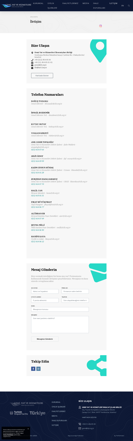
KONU (33, 306)
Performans (120, 436)
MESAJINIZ (34, 315)
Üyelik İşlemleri (58, 407)
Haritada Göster (42, 75)
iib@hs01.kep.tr (40, 68)
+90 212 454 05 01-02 (43, 62)
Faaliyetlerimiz (58, 411)
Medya (54, 416)
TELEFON (64, 297)
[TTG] (37, 413)
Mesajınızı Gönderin (45, 339)
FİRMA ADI (65, 288)
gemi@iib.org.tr (40, 65)
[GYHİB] (16, 6)
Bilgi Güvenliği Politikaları (76, 436)
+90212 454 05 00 (89, 424)
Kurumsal (56, 402)
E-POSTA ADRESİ (36, 297)
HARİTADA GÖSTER (89, 417)
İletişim (55, 425)
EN (122, 5)
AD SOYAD (34, 288)
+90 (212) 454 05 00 (42, 60)
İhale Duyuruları (59, 420)
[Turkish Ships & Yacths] (19, 413)
